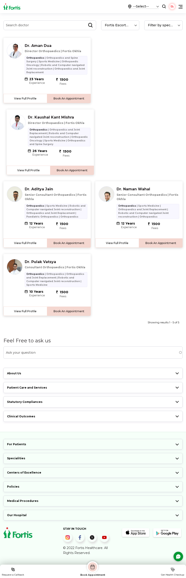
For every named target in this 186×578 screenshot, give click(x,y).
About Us (14, 373)
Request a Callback (13, 574)
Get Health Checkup (172, 574)
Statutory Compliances (24, 402)
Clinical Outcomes (21, 416)
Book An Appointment (69, 98)
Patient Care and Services (27, 387)
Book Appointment (92, 574)
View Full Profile (25, 98)
